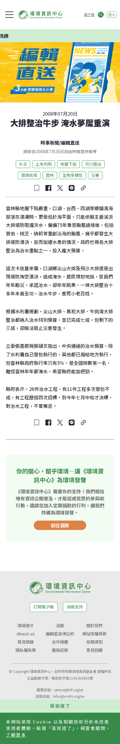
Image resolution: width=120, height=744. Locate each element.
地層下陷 (68, 164)
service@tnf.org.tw (68, 689)
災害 (95, 175)
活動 (60, 625)
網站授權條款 (94, 634)
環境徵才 (25, 625)
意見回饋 (94, 650)
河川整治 (93, 164)
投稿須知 (94, 642)
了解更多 (16, 735)
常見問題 (25, 642)
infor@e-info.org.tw (68, 696)
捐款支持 (75, 607)
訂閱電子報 (43, 607)
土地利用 (44, 164)
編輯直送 (70, 142)
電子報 (89, 14)
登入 (111, 14)
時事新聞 (49, 142)
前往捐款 (60, 525)
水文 (23, 164)
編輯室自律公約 (60, 634)
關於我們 (94, 625)
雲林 (50, 175)
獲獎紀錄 (60, 650)
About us (26, 634)
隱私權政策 (25, 650)
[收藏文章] (37, 188)
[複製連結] (83, 188)
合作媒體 (60, 642)
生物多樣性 (72, 175)
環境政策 (29, 175)
